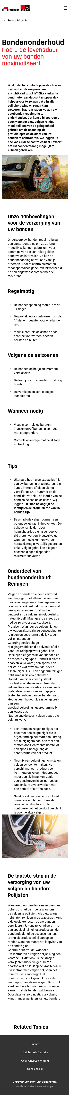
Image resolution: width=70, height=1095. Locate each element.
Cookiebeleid (35, 1069)
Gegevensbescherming (35, 1060)
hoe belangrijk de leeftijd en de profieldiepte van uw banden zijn (37, 508)
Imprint (35, 1044)
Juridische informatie (35, 1052)
